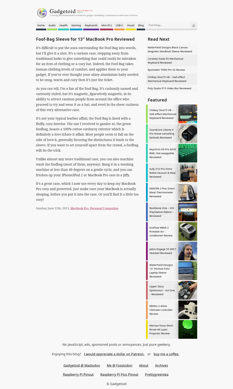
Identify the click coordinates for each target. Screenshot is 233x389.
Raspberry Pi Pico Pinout (119, 374)
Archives (161, 365)
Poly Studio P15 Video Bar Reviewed (169, 88)
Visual (130, 25)
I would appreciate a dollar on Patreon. (114, 354)
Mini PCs (106, 25)
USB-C (119, 25)
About (143, 365)
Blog (141, 25)
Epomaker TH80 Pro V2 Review (166, 69)
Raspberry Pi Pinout (78, 374)
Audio (52, 25)
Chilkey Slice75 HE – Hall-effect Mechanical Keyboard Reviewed (167, 79)
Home (41, 25)
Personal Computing (104, 208)
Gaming (76, 25)
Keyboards (91, 25)
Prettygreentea (157, 374)
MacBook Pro (79, 208)
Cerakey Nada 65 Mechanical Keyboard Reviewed (165, 60)
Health (64, 25)
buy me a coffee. (166, 354)
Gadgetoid (63, 11)
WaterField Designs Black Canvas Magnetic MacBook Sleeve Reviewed (170, 49)
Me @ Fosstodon (119, 365)
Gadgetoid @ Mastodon (81, 365)
